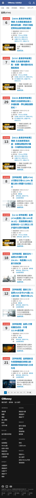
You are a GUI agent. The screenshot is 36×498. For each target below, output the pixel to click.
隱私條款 (3, 494)
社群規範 (24, 494)
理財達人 (22, 8)
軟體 (3, 414)
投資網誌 (4, 443)
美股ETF (4, 474)
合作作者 (4, 425)
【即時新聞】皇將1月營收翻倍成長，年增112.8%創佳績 (21, 327)
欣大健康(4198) (18, 79)
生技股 (16, 77)
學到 (20, 443)
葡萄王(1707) (18, 41)
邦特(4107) (25, 39)
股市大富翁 (22, 426)
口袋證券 (4, 457)
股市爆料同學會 (6, 434)
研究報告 (14, 8)
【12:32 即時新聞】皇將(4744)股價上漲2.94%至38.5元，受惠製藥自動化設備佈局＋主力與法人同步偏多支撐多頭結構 (22, 221)
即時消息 (18, 196)
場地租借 (21, 462)
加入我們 (17, 402)
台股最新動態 (20, 198)
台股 (2, 8)
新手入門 (30, 8)
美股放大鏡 (5, 454)
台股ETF (4, 471)
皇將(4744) (25, 196)
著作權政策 (17, 494)
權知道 (20, 194)
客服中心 (21, 454)
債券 (3, 476)
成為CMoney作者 (24, 460)
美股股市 (4, 468)
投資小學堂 (5, 448)
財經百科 (4, 451)
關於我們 (4, 402)
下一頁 (29, 392)
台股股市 (4, 465)
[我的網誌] (34, 3)
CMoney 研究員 (22, 35)
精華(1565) (25, 37)
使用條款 (10, 494)
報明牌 (21, 434)
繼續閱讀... (20, 50)
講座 (3, 417)
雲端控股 (21, 431)
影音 (3, 422)
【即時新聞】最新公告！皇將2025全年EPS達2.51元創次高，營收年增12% (22, 293)
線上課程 (4, 420)
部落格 (11, 402)
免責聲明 (30, 494)
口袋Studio (22, 445)
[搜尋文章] (30, 3)
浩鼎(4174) (26, 41)
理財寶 (4, 411)
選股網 (21, 428)
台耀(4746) (17, 39)
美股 (7, 8)
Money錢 (4, 445)
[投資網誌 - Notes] (14, 3)
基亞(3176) (17, 37)
